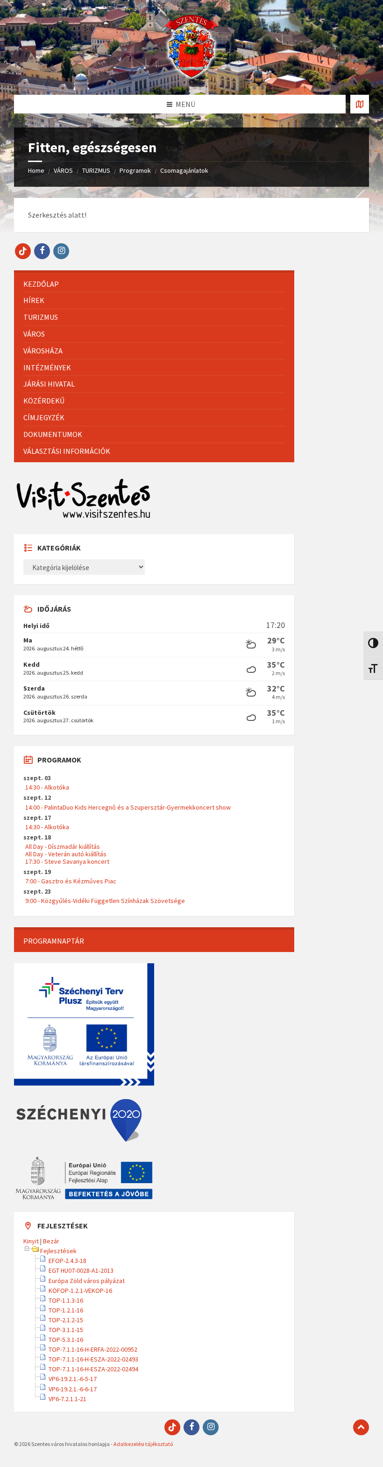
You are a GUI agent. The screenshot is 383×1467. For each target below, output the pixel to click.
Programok (135, 170)
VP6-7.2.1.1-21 (67, 1399)
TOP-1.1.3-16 (66, 1300)
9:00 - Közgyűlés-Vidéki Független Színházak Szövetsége (105, 900)
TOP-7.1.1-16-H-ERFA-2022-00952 (93, 1349)
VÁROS (63, 170)
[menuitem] (154, 284)
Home (36, 170)
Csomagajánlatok (184, 170)
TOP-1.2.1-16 (66, 1310)
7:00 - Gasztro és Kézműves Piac (70, 881)
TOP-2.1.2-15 (66, 1320)
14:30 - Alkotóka (47, 787)
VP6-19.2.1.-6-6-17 (73, 1389)
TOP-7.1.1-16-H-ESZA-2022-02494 (93, 1369)
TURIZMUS (96, 170)
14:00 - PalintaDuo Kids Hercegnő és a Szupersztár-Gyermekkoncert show (128, 807)
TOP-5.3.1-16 (66, 1339)
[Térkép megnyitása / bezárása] (359, 104)
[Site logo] (191, 76)
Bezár (51, 1241)
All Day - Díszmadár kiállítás (62, 846)
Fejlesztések (58, 1251)
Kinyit (31, 1241)
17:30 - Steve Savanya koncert (67, 861)
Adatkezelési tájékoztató (143, 1443)
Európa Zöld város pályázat (87, 1281)
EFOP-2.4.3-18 (67, 1260)
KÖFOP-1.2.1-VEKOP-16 (80, 1290)
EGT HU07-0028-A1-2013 (81, 1270)
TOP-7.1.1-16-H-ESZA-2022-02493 (93, 1359)
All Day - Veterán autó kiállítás (65, 854)
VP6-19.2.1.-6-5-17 (73, 1379)
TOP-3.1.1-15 (66, 1330)
